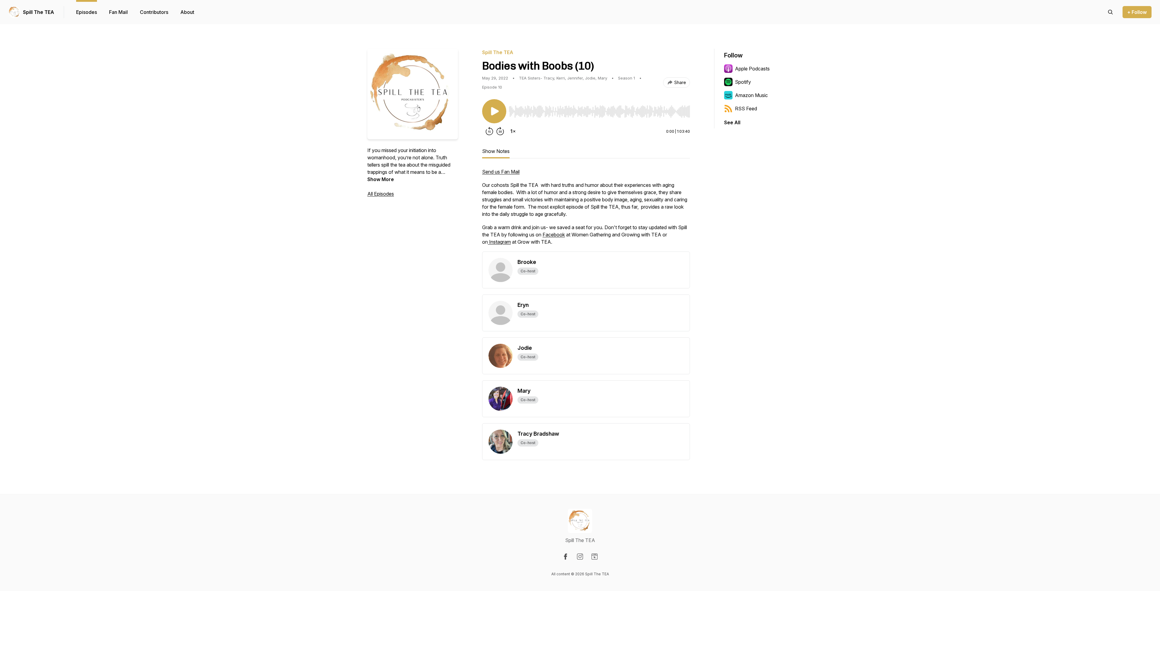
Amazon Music (751, 95)
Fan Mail (118, 12)
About (187, 12)
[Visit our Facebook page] (565, 557)
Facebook (554, 235)
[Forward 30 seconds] (500, 131)
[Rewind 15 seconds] (489, 131)
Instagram (499, 242)
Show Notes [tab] (496, 151)
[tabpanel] (586, 210)
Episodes (86, 12)
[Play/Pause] (494, 111)
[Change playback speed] (513, 131)
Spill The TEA (38, 12)
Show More (380, 179)
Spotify (743, 82)
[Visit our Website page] (594, 557)
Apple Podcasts (752, 69)
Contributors (154, 12)
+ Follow (1137, 12)
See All (732, 122)
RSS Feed (746, 109)
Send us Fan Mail (501, 172)
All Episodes (380, 194)
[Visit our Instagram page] (580, 557)
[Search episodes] (1110, 12)
